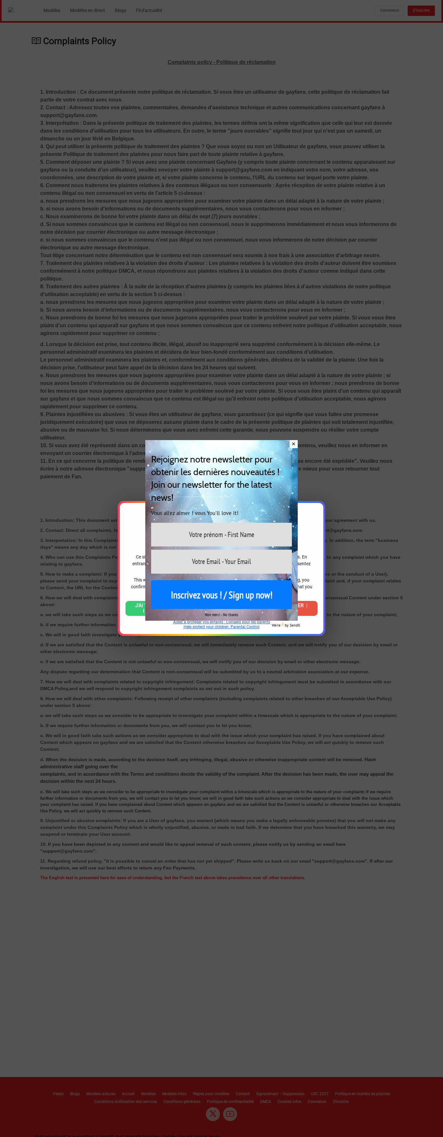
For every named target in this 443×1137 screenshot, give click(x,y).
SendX (295, 625)
